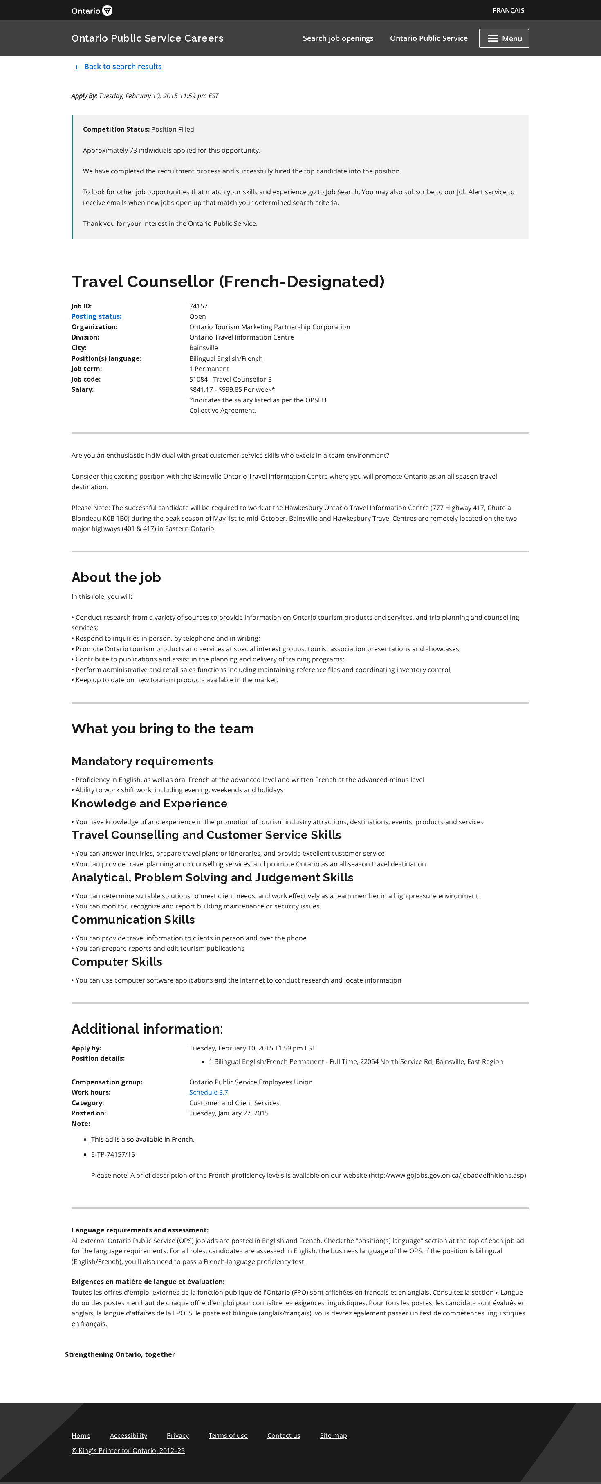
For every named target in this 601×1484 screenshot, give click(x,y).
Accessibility (128, 1435)
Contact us (283, 1435)
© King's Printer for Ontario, (128, 1450)
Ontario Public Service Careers (147, 38)
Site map (333, 1435)
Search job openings (338, 38)
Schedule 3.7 (208, 1092)
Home (81, 1435)
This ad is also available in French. (143, 1139)
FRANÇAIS (509, 10)
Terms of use (228, 1435)
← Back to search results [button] (118, 66)
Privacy (178, 1435)
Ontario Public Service (429, 38)
